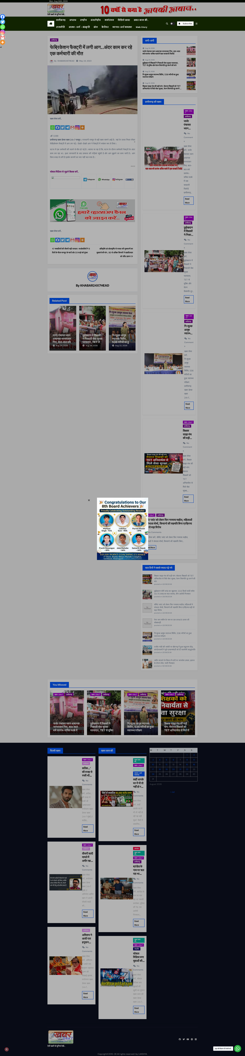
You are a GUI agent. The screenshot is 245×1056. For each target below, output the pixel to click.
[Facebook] (2, 16)
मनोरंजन (109, 20)
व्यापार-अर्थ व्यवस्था (122, 27)
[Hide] (1, 47)
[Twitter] (2, 21)
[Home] (50, 24)
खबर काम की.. (141, 20)
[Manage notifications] (7, 1049)
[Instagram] (2, 32)
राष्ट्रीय (83, 20)
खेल (96, 27)
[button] (196, 23)
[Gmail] (2, 37)
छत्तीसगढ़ (61, 20)
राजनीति (60, 27)
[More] (2, 42)
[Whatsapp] (2, 27)
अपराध (72, 20)
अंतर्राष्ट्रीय (96, 20)
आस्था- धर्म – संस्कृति (79, 27)
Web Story (141, 27)
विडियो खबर (124, 20)
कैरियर (105, 27)
